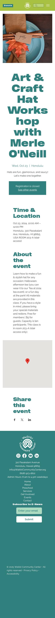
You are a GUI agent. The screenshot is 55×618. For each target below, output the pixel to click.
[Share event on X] (22, 420)
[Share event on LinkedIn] (29, 420)
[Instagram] (18, 456)
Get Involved (27, 494)
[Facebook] (24, 456)
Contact (27, 500)
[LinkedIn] (37, 456)
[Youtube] (30, 456)
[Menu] (48, 5)
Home (27, 481)
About (27, 484)
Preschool (27, 488)
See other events (27, 189)
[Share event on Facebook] (14, 420)
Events (27, 497)
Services (27, 491)
